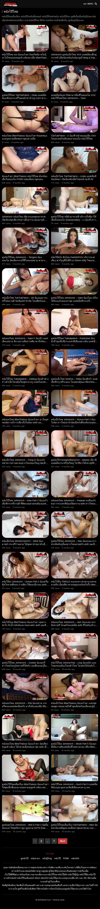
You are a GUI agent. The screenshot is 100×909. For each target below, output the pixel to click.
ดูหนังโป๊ (24, 858)
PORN (66, 858)
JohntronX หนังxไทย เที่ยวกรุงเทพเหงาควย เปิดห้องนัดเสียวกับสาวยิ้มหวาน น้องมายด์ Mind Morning (24, 219)
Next (62, 841)
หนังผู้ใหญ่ (47, 858)
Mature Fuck (46, 900)
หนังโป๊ (57, 858)
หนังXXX (75, 858)
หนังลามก (35, 858)
